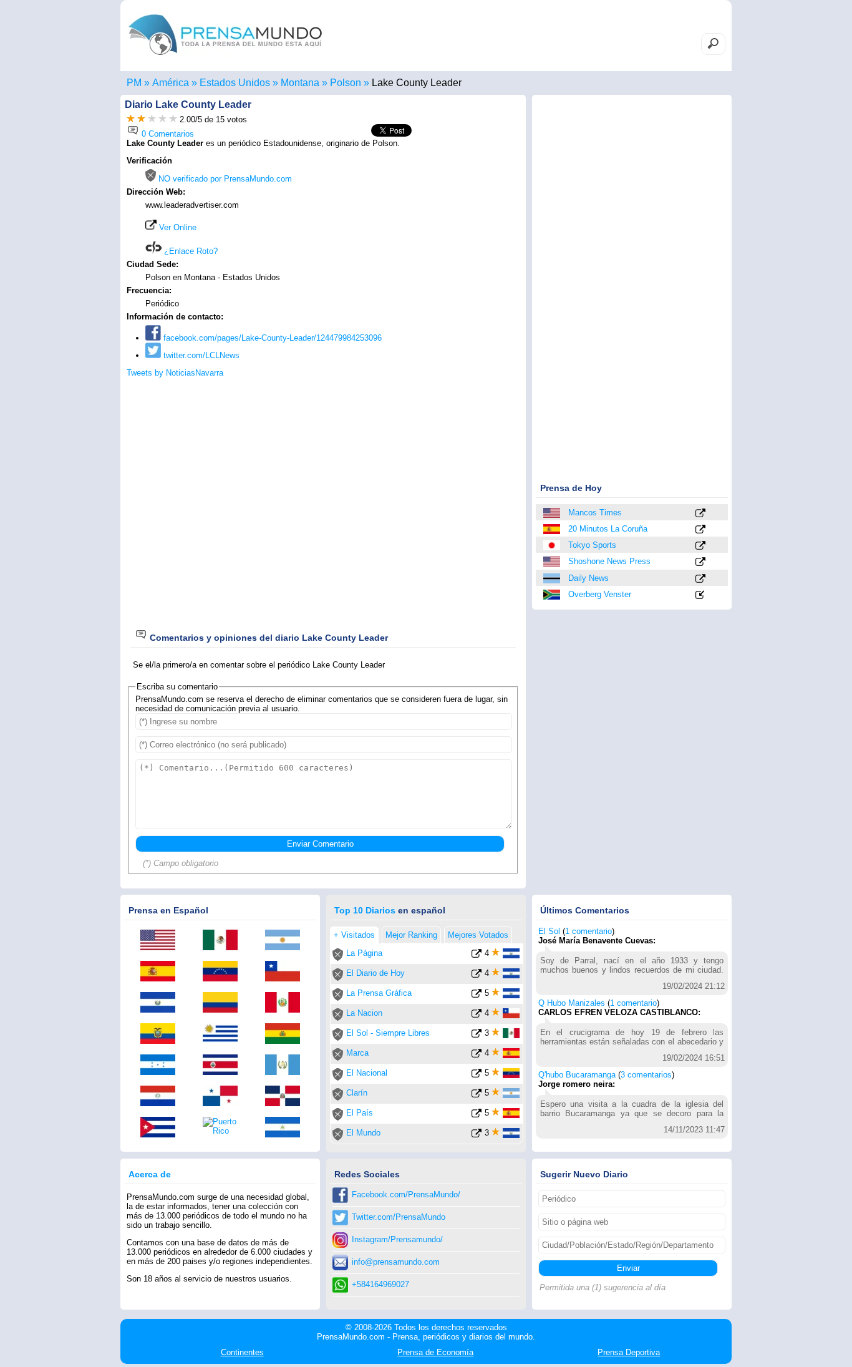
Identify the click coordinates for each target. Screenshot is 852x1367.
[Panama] (224, 1097)
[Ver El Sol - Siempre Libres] (477, 1035)
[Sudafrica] (552, 594)
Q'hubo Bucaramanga (577, 1074)
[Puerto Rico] (224, 1126)
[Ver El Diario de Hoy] (477, 975)
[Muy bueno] (162, 119)
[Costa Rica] (224, 1065)
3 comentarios (646, 1074)
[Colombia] (224, 1003)
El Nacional (366, 1073)
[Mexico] (224, 941)
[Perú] (287, 1003)
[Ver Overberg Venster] (700, 595)
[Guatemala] (287, 1065)
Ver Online (176, 227)
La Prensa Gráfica (379, 993)
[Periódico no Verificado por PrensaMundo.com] (337, 958)
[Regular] (141, 119)
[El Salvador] (162, 1003)
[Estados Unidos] (552, 513)
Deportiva (629, 1352)
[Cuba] (162, 1128)
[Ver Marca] (477, 1055)
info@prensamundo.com (396, 1262)
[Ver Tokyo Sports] (700, 546)
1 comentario (588, 931)
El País (359, 1112)
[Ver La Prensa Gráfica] (477, 995)
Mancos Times (595, 512)
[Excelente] (173, 119)
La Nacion (364, 1013)
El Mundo (363, 1132)
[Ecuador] (162, 1034)
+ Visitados (354, 935)
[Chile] (287, 972)
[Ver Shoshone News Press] (700, 562)
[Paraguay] (162, 1097)
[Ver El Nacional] (477, 1075)
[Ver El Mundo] (477, 1135)
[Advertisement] (415, 235)
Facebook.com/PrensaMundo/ (406, 1194)
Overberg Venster (599, 594)
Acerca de (149, 1174)
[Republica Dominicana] (287, 1097)
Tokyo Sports (592, 545)
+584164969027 (380, 1284)
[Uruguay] (224, 1034)
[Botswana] (552, 578)
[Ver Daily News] (700, 579)
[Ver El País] (477, 1115)
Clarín (356, 1092)
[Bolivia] (287, 1034)
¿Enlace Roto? (190, 251)
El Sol (549, 931)
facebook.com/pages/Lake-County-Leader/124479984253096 (271, 338)
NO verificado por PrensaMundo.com (224, 178)
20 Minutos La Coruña (607, 528)
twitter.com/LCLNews (200, 355)
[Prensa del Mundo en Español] (225, 58)
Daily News (588, 578)
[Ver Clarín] (477, 1095)
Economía (435, 1352)
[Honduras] (162, 1065)
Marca (357, 1053)
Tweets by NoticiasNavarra (175, 372)
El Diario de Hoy (375, 973)
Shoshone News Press (609, 561)
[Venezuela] (224, 972)
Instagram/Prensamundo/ (397, 1239)
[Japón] (552, 545)
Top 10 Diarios (364, 910)
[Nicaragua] (287, 1128)
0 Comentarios (166, 134)
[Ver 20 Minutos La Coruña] (700, 530)
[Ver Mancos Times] (700, 514)
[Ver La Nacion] (477, 1015)
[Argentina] (287, 941)
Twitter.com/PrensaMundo (398, 1217)
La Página (364, 953)
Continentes (242, 1352)
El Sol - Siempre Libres (388, 1033)
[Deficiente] (131, 119)
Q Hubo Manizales (571, 1003)
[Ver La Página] (477, 955)
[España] (552, 529)
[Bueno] (152, 119)
